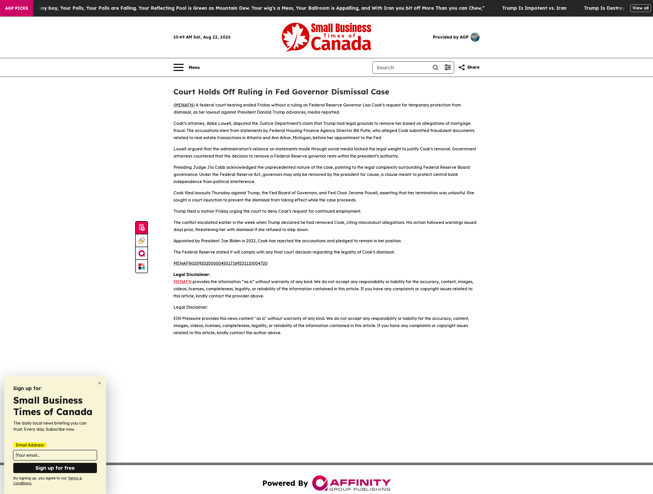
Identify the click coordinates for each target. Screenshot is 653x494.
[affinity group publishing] (141, 253)
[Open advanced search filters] (448, 67)
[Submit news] (141, 228)
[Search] (435, 67)
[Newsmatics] (141, 266)
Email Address (30, 445)
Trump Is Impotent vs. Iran (534, 8)
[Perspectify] (141, 240)
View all (641, 7)
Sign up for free (55, 468)
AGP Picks (16, 8)
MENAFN (184, 104)
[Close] (99, 383)
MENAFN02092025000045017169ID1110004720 (220, 263)
